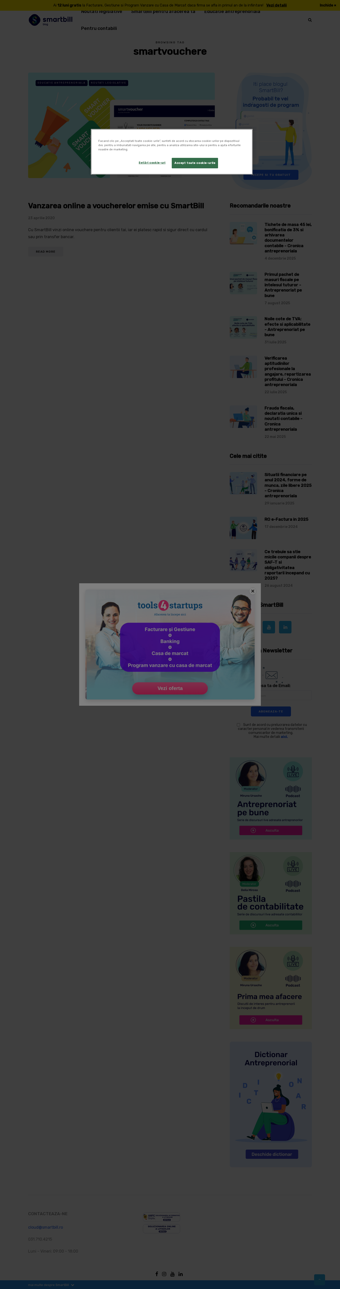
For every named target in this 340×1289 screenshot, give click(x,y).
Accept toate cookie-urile (194, 163)
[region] (172, 152)
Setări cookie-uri (152, 162)
